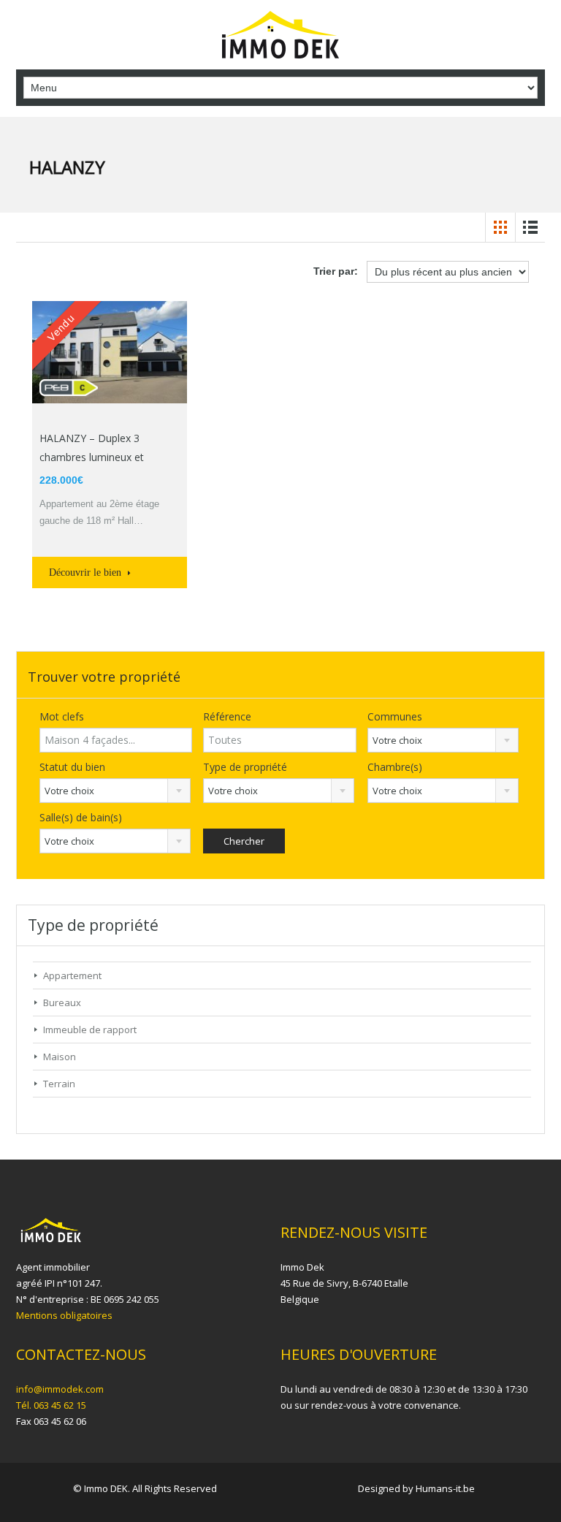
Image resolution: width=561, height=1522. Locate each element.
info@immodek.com (60, 1389)
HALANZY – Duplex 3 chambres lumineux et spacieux (91, 457)
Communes (394, 716)
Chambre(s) (394, 767)
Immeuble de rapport (90, 1029)
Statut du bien (72, 767)
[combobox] (443, 740)
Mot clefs (61, 716)
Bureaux (62, 1002)
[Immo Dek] (281, 36)
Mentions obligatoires (64, 1315)
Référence (227, 716)
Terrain (59, 1083)
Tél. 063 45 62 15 (51, 1405)
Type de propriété (245, 767)
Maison (59, 1056)
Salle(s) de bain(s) (80, 817)
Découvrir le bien (86, 572)
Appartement (72, 975)
